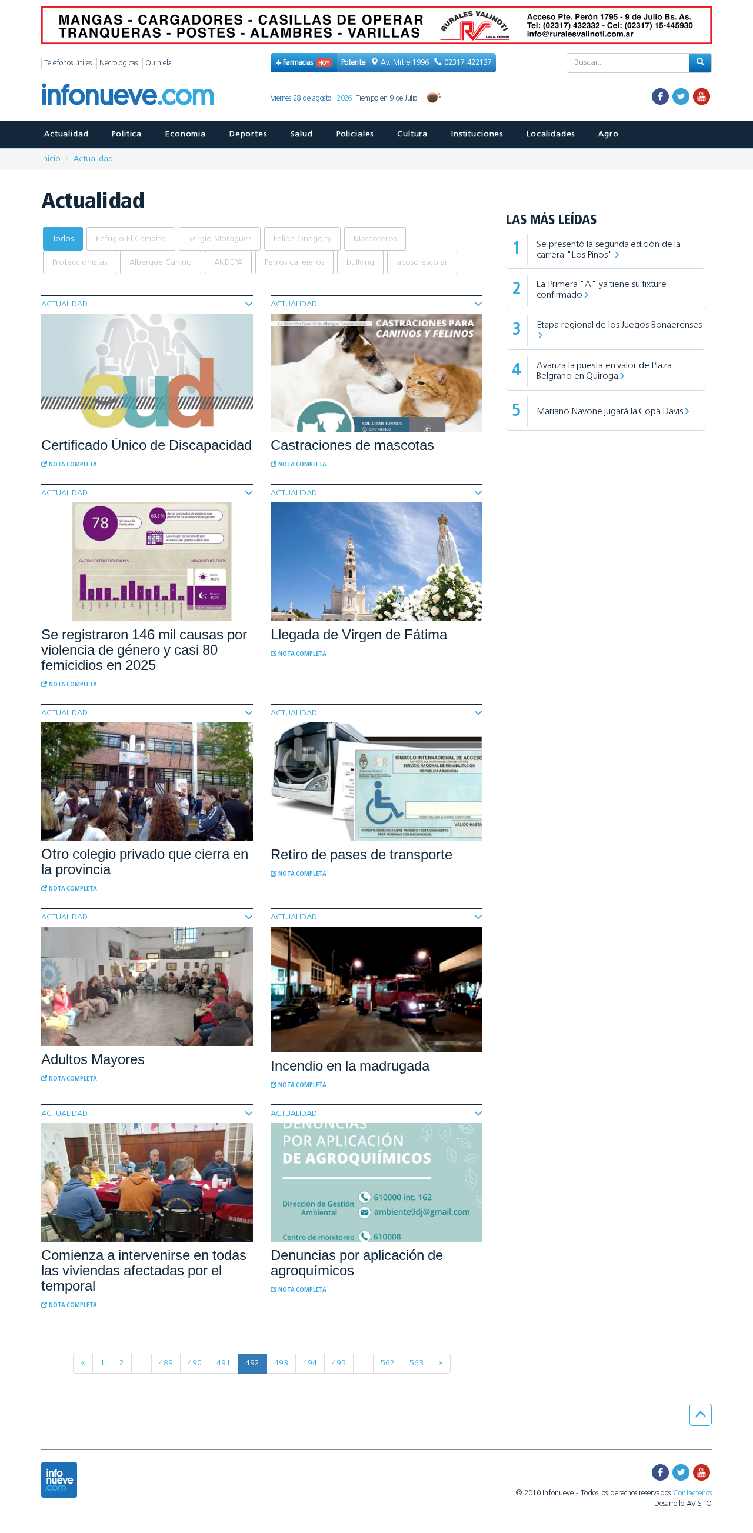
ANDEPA (228, 262)
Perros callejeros (294, 262)
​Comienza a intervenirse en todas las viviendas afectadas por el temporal (143, 1270)
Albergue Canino (160, 262)
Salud (302, 134)
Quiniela (158, 63)
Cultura (412, 134)
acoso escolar (422, 262)
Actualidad (66, 134)
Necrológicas (118, 63)
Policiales (355, 134)
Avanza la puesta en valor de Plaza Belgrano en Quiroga (604, 371)
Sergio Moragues (219, 239)
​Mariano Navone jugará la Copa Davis (610, 411)
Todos (63, 239)
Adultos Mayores (93, 1059)
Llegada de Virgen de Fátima (359, 634)
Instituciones (477, 134)
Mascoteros (375, 239)
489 (166, 1363)
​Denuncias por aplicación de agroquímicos (357, 1262)
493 (281, 1363)
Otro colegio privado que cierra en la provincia (144, 861)
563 (416, 1363)
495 (339, 1363)
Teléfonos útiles (68, 63)
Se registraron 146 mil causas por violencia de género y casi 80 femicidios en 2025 (144, 649)
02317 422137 (467, 62)
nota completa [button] (72, 465)
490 (195, 1363)
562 (388, 1363)
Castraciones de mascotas (352, 445)
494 (310, 1363)
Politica (127, 134)
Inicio (51, 159)
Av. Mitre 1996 (404, 62)
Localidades (551, 134)
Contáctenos (692, 1493)
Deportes (248, 134)
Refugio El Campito (131, 239)
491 (223, 1363)
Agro (608, 134)
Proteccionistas (79, 262)
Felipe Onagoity (302, 239)
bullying (360, 262)
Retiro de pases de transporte (361, 854)
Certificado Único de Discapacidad (146, 445)
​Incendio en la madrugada (350, 1066)
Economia (185, 134)
